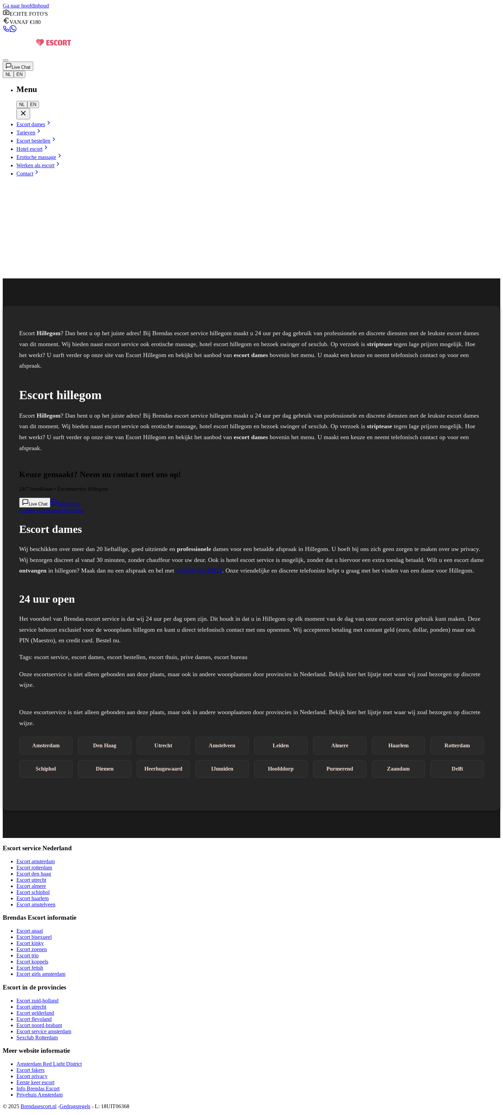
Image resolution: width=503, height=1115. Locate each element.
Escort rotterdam (34, 867)
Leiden (281, 745)
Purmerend (339, 769)
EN (19, 74)
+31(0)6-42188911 (199, 570)
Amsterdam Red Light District (49, 1064)
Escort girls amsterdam (40, 974)
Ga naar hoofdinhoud (26, 6)
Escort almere (31, 886)
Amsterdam (46, 745)
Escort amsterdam (35, 861)
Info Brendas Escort (38, 1088)
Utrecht (163, 745)
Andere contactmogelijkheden (51, 510)
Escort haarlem (32, 898)
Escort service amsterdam (43, 1031)
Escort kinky (30, 943)
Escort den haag (33, 874)
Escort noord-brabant (39, 1025)
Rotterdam (457, 745)
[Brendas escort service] (37, 52)
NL (8, 74)
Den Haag (104, 745)
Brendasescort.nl (38, 1106)
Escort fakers (30, 1070)
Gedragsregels (75, 1106)
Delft (457, 769)
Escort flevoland (34, 1019)
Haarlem (398, 745)
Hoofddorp (281, 769)
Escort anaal (29, 931)
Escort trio (27, 955)
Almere (339, 745)
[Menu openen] (5, 60)
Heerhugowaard (163, 769)
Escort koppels (32, 962)
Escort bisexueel (34, 937)
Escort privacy (32, 1076)
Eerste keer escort (35, 1082)
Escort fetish (29, 968)
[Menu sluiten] (23, 113)
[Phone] (6, 30)
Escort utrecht (31, 880)
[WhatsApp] (13, 30)
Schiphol (46, 769)
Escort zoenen (31, 949)
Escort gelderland (35, 1013)
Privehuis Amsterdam (39, 1095)
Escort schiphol (33, 892)
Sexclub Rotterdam (37, 1037)
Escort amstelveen (35, 904)
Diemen (105, 769)
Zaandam (398, 769)
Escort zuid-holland (37, 1001)
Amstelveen (222, 745)
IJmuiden (222, 769)
